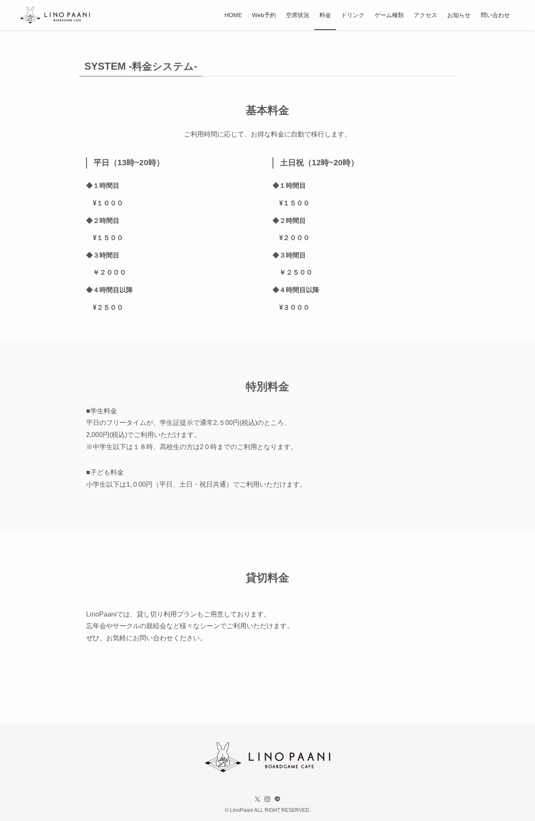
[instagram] (267, 799)
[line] (277, 799)
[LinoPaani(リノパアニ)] (55, 15)
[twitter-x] (257, 799)
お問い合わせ (153, 638)
